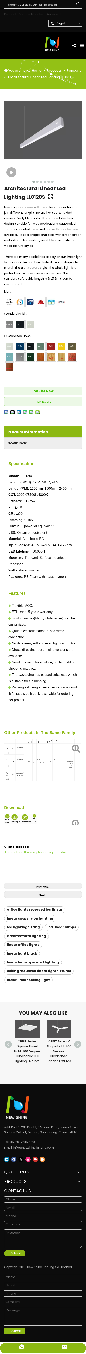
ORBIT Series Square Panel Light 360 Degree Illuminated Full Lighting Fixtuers (27, 1051)
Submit (16, 1253)
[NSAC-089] (20, 346)
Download (18, 443)
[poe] (61, 302)
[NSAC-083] (9, 357)
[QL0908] (72, 357)
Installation (26, 821)
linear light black (22, 953)
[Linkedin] (6, 1159)
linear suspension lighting (30, 918)
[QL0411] (61, 357)
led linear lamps (61, 927)
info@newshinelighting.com (33, 1147)
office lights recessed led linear (34, 909)
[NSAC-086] (30, 346)
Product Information (28, 431)
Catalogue (15, 821)
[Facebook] (13, 1159)
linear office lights (23, 944)
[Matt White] (30, 324)
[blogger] (42, 1159)
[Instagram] (28, 1159)
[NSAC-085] (41, 346)
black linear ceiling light (28, 979)
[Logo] (37, 1107)
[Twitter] (21, 1159)
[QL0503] (51, 357)
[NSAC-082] (51, 346)
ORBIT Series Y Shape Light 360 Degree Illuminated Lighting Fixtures (59, 1051)
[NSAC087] (9, 346)
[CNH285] (9, 367)
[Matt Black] (20, 324)
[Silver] (9, 324)
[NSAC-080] (20, 357)
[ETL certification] (9, 302)
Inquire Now (43, 391)
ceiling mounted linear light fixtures (39, 971)
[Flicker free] (51, 302)
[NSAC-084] (72, 346)
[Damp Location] (30, 302)
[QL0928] (41, 357)
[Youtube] (35, 1159)
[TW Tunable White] (20, 302)
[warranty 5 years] (41, 302)
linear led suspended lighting (33, 962)
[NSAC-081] (61, 346)
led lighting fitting (23, 927)
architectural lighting (26, 936)
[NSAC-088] (30, 357)
